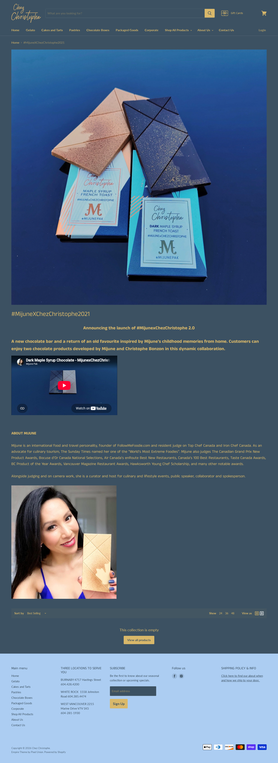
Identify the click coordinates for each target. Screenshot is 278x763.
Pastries (74, 30)
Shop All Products (177, 30)
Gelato (30, 30)
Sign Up (119, 704)
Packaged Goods (127, 30)
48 (232, 613)
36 (226, 613)
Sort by (19, 613)
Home (15, 30)
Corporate (151, 30)
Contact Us (226, 30)
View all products (139, 640)
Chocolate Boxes (97, 30)
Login (262, 30)
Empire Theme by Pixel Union (27, 752)
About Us (204, 30)
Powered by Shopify (55, 752)
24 (220, 613)
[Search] (210, 13)
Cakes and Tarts (52, 30)
